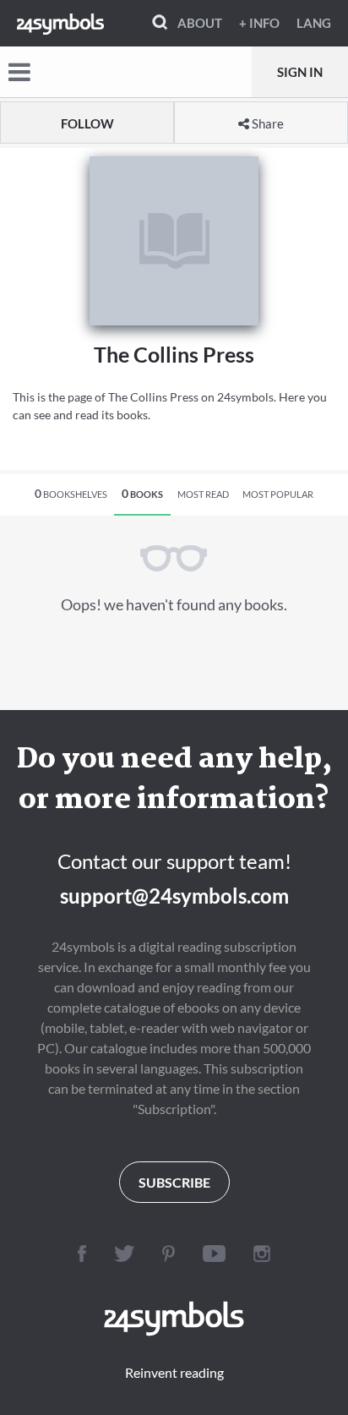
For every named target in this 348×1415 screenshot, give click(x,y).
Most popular (277, 494)
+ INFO (259, 22)
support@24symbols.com (174, 895)
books (142, 493)
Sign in (300, 71)
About (199, 22)
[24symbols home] (60, 23)
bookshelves (71, 493)
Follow (87, 123)
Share (266, 123)
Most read (203, 494)
